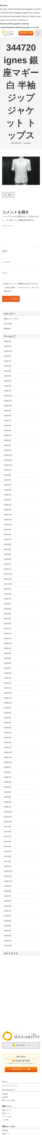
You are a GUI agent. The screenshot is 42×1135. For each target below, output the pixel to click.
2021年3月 (7, 619)
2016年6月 (7, 901)
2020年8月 (7, 653)
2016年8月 (7, 891)
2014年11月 (8, 945)
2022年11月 (8, 519)
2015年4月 (7, 941)
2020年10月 (8, 643)
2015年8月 (7, 921)
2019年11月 (8, 698)
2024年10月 (8, 406)
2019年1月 (7, 747)
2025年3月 (7, 381)
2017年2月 (7, 861)
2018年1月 (7, 807)
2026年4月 (7, 346)
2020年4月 (7, 673)
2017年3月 (7, 856)
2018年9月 (7, 767)
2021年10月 (8, 584)
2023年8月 (7, 475)
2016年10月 (8, 881)
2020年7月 (7, 658)
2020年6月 (7, 663)
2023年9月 (7, 470)
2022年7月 (7, 539)
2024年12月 (8, 396)
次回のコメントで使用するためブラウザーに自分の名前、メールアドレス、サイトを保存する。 (21, 287)
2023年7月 (7, 480)
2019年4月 (7, 732)
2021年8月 (7, 594)
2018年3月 (7, 797)
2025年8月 (7, 356)
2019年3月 (7, 737)
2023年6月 (7, 485)
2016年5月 (7, 906)
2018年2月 (7, 802)
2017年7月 (7, 836)
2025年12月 (8, 351)
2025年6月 (7, 366)
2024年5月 (7, 430)
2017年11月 (8, 817)
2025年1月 (7, 391)
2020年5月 (7, 668)
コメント (7, 226)
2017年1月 (7, 866)
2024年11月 (8, 401)
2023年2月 (7, 505)
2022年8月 (7, 534)
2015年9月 (7, 916)
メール (6, 262)
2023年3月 (7, 500)
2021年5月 (7, 609)
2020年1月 (7, 688)
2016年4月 (7, 911)
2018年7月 (7, 777)
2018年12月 (8, 752)
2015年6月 (7, 931)
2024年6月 (7, 425)
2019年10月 (8, 703)
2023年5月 (7, 490)
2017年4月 (7, 851)
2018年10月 (8, 762)
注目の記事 (8, 324)
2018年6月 (7, 782)
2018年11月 (8, 757)
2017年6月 (7, 841)
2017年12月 (8, 812)
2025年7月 (7, 361)
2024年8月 (7, 415)
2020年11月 (8, 638)
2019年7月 (7, 718)
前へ (10, 195)
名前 (5, 251)
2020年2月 (7, 683)
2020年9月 (7, 648)
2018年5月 (7, 787)
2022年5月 (7, 549)
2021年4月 (7, 614)
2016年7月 (7, 896)
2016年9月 (7, 886)
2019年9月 (7, 708)
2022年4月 (7, 554)
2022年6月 (7, 544)
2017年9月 (7, 827)
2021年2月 (7, 624)
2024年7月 (7, 420)
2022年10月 (8, 524)
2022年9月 (7, 529)
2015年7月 (7, 926)
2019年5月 (7, 728)
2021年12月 (8, 574)
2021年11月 (8, 579)
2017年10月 (8, 822)
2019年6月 (7, 723)
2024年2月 (7, 445)
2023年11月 (8, 460)
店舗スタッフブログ (11, 319)
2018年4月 (7, 792)
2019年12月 (8, 693)
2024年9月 (7, 411)
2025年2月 (7, 386)
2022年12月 (8, 515)
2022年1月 (7, 569)
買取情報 (7, 328)
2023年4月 (7, 495)
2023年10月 (8, 465)
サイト (5, 273)
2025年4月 (7, 376)
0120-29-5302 (23, 1060)
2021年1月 (7, 628)
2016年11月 (8, 876)
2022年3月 (7, 559)
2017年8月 (7, 832)
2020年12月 (8, 633)
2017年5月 (7, 846)
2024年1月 (7, 450)
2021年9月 (7, 589)
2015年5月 (7, 936)
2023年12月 (8, 455)
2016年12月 (8, 871)
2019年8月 (7, 713)
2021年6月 (7, 604)
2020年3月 (7, 678)
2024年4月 (7, 435)
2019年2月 (7, 742)
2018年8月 (7, 772)
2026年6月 (7, 341)
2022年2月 (7, 564)
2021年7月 (7, 599)
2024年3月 (7, 440)
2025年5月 (7, 371)
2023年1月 (7, 510)
